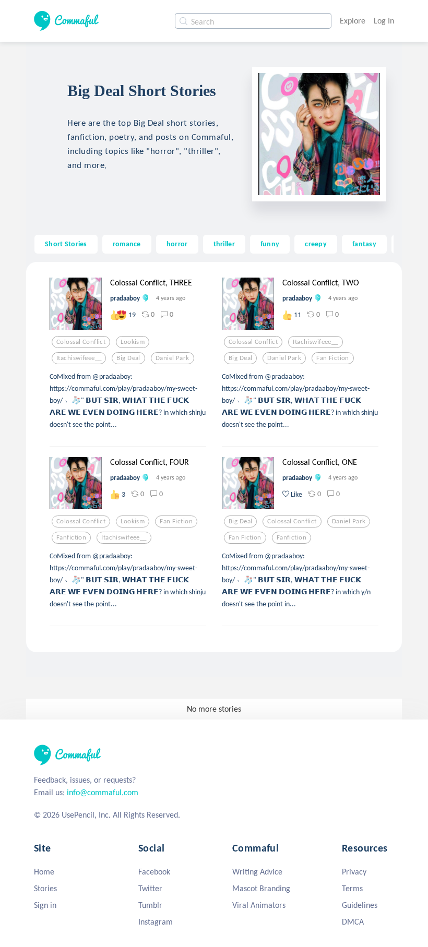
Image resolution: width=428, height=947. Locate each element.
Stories (45, 888)
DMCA (353, 922)
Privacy (354, 872)
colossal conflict (80, 341)
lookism (133, 341)
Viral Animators (259, 905)
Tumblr (150, 905)
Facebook (154, 872)
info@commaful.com (102, 792)
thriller (224, 243)
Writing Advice (257, 872)
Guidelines (359, 905)
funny (269, 243)
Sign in (45, 905)
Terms (352, 888)
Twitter (150, 888)
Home (44, 872)
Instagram (155, 922)
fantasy (364, 243)
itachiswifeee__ (78, 358)
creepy (316, 243)
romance (127, 243)
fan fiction (332, 358)
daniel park (172, 358)
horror (177, 243)
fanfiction (71, 537)
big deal (128, 358)
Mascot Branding (261, 888)
